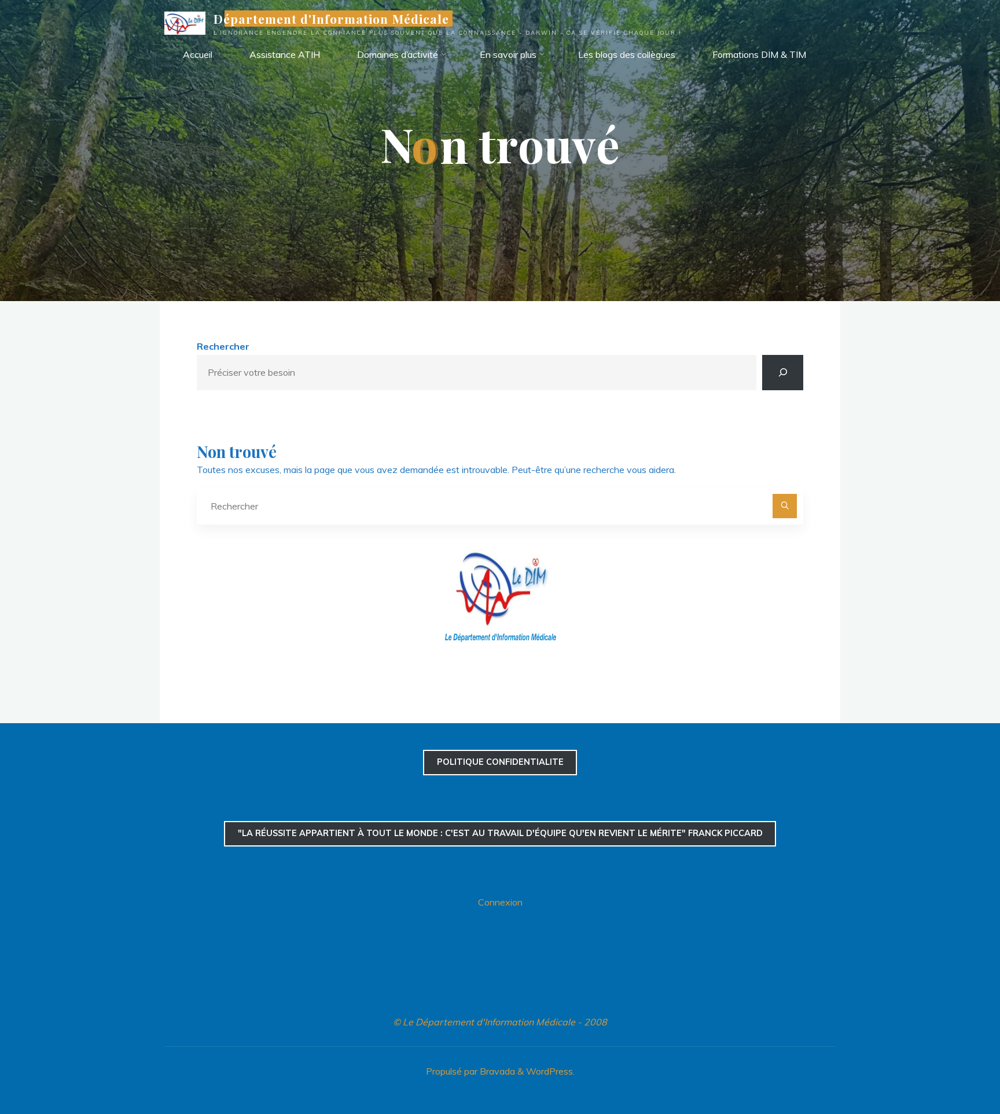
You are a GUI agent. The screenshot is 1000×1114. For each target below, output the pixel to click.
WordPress (549, 1071)
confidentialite (500, 762)
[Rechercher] (782, 372)
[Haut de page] (955, 1069)
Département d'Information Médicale (331, 18)
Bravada (496, 1071)
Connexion (500, 902)
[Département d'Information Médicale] (184, 22)
